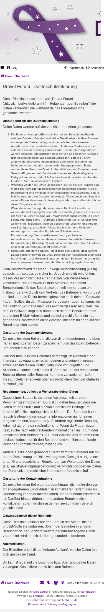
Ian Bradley (88, 591)
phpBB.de (71, 599)
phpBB (37, 595)
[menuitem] (11, 68)
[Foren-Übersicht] (70, 56)
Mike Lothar (40, 591)
